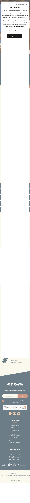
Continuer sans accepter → (22, 4)
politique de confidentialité (17, 26)
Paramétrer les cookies (15, 31)
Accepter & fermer (14, 36)
